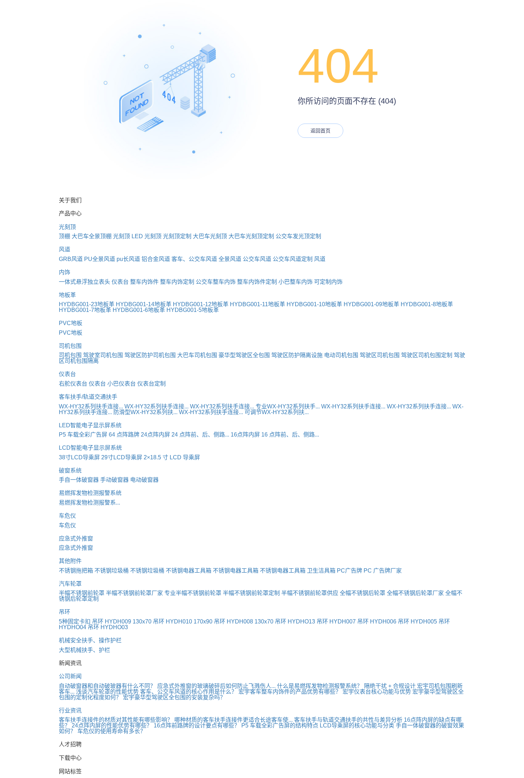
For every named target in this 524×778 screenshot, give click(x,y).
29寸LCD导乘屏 (121, 457)
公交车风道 (257, 259)
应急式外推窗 (76, 539)
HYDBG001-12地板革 (200, 304)
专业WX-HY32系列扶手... (288, 406)
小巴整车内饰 (295, 282)
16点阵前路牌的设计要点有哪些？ (197, 725)
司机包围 (70, 346)
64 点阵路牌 (124, 435)
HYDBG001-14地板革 (143, 304)
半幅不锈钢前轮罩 (81, 593)
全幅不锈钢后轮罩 (362, 593)
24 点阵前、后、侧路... (200, 435)
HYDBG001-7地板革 (85, 310)
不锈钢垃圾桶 (111, 571)
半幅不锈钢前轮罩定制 (251, 593)
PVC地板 (70, 323)
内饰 (64, 272)
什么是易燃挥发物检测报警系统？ (320, 686)
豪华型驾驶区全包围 (244, 355)
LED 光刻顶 (146, 236)
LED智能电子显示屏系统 (90, 425)
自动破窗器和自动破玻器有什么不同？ (107, 686)
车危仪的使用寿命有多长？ (111, 731)
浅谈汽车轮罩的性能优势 (107, 692)
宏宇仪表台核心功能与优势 (377, 692)
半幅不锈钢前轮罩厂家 (134, 593)
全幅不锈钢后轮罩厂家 (415, 593)
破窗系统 (70, 471)
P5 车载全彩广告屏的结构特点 (279, 725)
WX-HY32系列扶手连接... (91, 406)
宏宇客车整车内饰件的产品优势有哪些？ (289, 692)
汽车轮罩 (70, 584)
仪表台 (120, 282)
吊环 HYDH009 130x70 (121, 621)
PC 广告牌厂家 (383, 571)
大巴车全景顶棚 (92, 236)
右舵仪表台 (73, 384)
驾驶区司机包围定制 (426, 355)
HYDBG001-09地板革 (371, 304)
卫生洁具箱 (321, 571)
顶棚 (64, 236)
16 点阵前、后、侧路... (290, 435)
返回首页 (320, 131)
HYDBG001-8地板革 (427, 304)
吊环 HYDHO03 (108, 627)
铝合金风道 (156, 259)
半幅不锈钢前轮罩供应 (309, 593)
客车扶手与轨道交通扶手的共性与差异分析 (348, 720)
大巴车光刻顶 (210, 236)
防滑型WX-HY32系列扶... (145, 412)
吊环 (64, 612)
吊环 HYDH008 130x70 (243, 621)
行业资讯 (70, 710)
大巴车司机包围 (197, 355)
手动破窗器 (114, 480)
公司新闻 (70, 676)
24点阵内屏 (155, 435)
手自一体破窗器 (79, 480)
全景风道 (230, 259)
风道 (64, 249)
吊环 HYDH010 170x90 (182, 621)
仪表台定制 (151, 384)
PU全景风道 (99, 259)
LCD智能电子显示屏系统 (90, 448)
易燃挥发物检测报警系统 (90, 493)
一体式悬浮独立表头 (84, 282)
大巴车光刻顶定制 (251, 236)
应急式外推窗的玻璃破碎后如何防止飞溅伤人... (216, 686)
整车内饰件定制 (257, 282)
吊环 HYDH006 (376, 621)
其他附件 (70, 561)
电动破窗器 (144, 480)
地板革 (67, 295)
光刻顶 (67, 227)
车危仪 (67, 516)
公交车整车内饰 (216, 282)
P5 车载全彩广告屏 (83, 435)
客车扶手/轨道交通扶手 (88, 397)
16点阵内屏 (245, 435)
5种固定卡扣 (75, 621)
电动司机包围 (341, 355)
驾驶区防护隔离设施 (297, 355)
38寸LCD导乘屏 (79, 457)
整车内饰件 (144, 282)
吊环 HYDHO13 (295, 621)
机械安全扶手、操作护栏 (90, 640)
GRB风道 (71, 259)
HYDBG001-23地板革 (86, 304)
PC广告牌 (349, 571)
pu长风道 (128, 259)
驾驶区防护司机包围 (150, 355)
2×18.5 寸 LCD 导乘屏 (172, 457)
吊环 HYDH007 (336, 621)
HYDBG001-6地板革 (139, 310)
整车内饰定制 (177, 282)
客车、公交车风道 (194, 259)
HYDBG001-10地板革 (314, 304)
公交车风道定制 (293, 259)
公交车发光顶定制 (298, 236)
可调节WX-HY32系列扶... (277, 412)
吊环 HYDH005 (417, 621)
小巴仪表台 (121, 384)
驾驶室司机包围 (103, 355)
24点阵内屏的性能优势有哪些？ (112, 725)
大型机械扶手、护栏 (84, 650)
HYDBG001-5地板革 (192, 310)
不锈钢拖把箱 (76, 571)
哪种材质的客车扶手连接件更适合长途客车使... (233, 720)
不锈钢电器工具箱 (188, 571)
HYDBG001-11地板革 (257, 304)
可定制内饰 (328, 282)
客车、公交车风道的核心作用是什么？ (188, 692)
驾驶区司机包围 (380, 355)
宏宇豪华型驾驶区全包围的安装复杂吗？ (174, 697)
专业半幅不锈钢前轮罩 (192, 593)
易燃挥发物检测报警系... (89, 503)
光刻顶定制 (177, 236)
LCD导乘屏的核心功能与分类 (357, 725)
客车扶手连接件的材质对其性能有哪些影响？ (116, 720)
